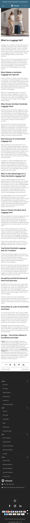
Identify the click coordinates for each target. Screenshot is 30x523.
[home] (15, 6)
